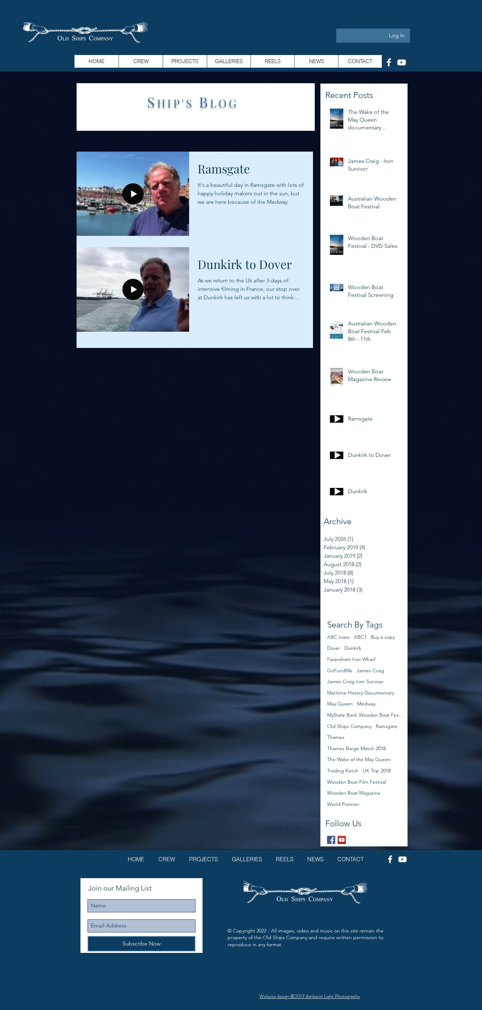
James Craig (370, 670)
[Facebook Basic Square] (331, 840)
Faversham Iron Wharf (351, 659)
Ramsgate (387, 726)
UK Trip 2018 (377, 770)
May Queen (340, 703)
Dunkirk (352, 648)
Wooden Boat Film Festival (356, 782)
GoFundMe (340, 670)
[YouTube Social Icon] (342, 840)
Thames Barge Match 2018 (356, 748)
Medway (366, 703)
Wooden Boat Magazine (353, 793)
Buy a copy (383, 637)
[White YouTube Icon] (401, 62)
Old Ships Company (349, 726)
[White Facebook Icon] (389, 62)
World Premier (343, 804)
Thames (335, 737)
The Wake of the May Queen (359, 759)
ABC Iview (338, 637)
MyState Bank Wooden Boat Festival (366, 715)
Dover (333, 648)
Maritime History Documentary (360, 693)
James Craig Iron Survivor (355, 681)
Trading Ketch (343, 770)
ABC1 (360, 637)
